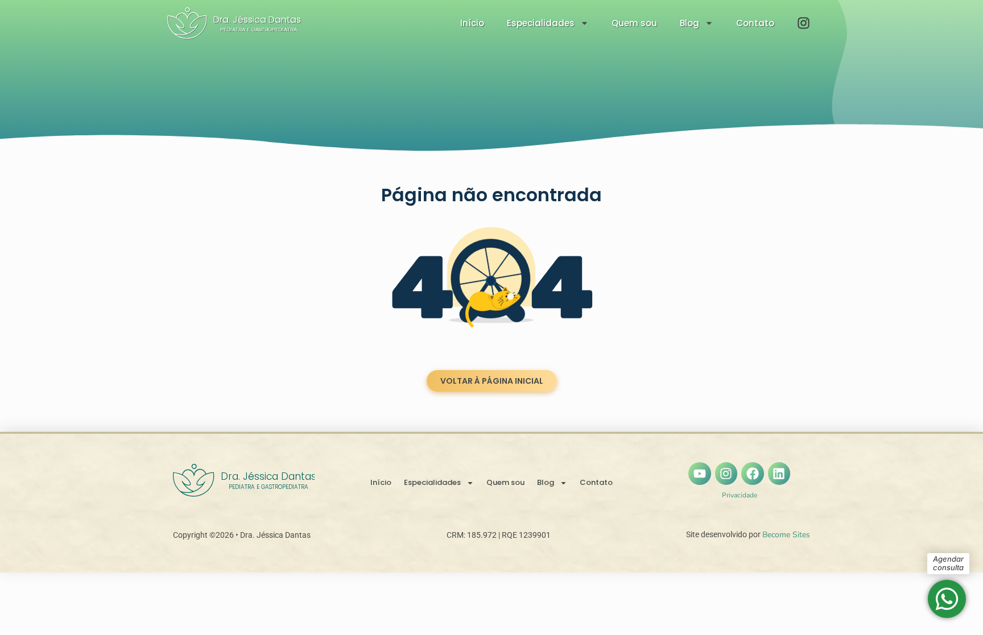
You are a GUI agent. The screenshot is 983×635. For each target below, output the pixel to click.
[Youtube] (699, 473)
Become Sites (786, 534)
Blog (689, 23)
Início (472, 23)
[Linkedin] (779, 473)
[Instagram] (726, 473)
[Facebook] (752, 473)
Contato (755, 23)
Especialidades (541, 23)
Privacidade (739, 495)
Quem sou (634, 23)
